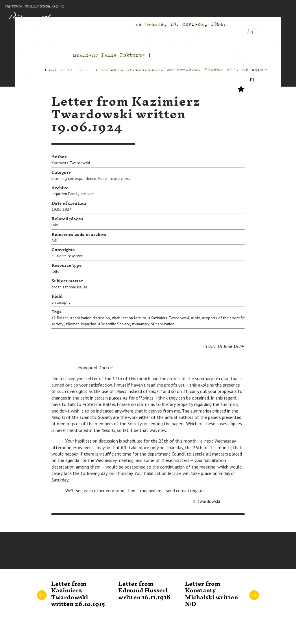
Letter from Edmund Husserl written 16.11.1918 (144, 591)
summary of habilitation (154, 324)
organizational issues (69, 287)
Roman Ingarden (82, 324)
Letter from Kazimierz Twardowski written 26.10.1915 (78, 594)
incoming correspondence (73, 178)
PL (252, 79)
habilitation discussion (91, 317)
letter (56, 271)
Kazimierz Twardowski (70, 162)
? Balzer (61, 317)
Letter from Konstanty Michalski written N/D (211, 594)
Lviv (54, 224)
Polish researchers (114, 178)
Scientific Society (115, 324)
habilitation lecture (130, 317)
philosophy (61, 302)
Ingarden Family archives (73, 193)
